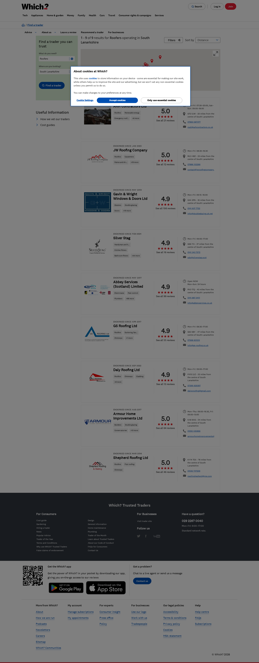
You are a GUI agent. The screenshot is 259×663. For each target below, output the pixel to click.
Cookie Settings (85, 100)
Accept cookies (117, 100)
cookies (93, 78)
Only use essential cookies (161, 100)
